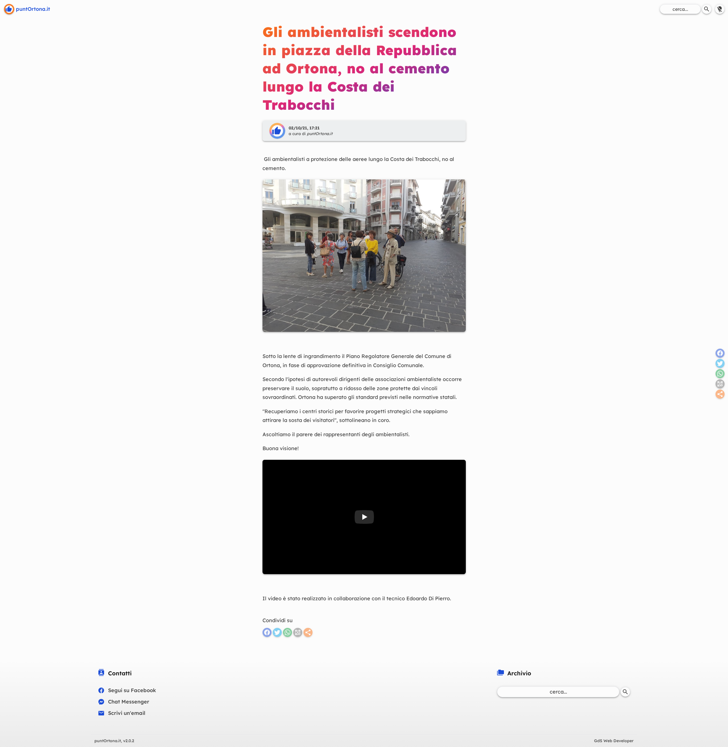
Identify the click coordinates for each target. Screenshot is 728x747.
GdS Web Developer (614, 740)
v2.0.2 (114, 740)
